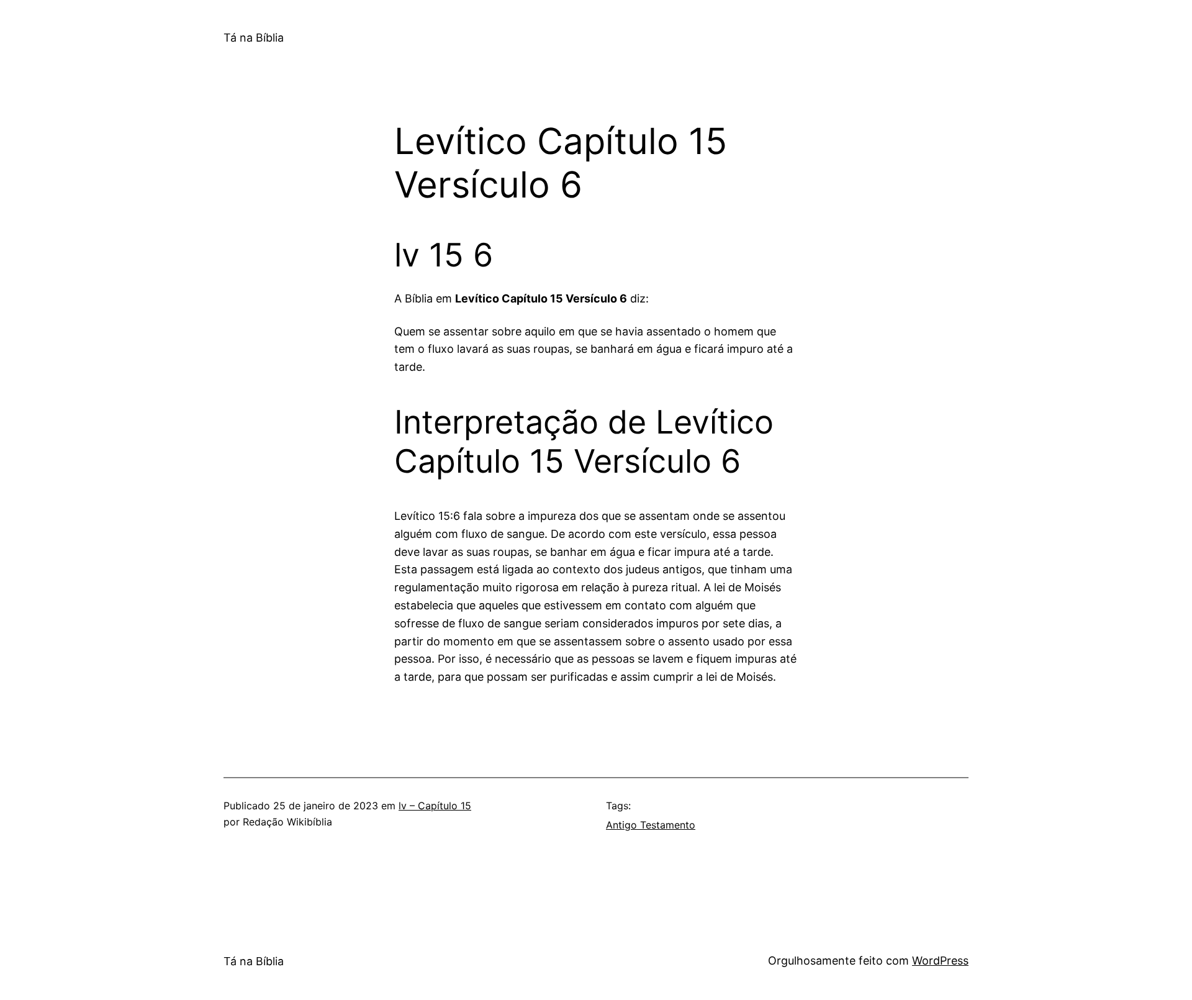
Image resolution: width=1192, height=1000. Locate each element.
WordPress (940, 960)
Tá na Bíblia (254, 37)
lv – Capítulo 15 (435, 805)
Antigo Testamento (650, 825)
